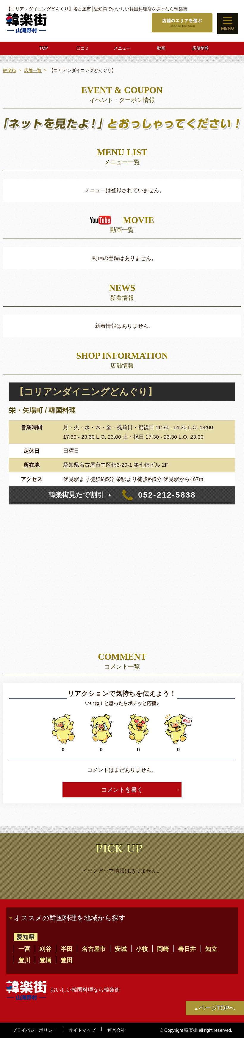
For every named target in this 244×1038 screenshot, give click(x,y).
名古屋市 (94, 948)
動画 (161, 48)
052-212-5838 (122, 495)
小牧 (142, 948)
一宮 (24, 948)
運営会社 (116, 1030)
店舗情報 (200, 48)
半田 (67, 948)
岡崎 (163, 948)
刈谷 (45, 948)
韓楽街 (9, 70)
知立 (211, 948)
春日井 (187, 948)
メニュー (122, 48)
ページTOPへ (217, 1007)
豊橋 (45, 960)
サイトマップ (82, 1030)
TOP (43, 48)
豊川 (24, 960)
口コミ (82, 48)
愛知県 (26, 936)
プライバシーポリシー (34, 1030)
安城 (121, 948)
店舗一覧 (33, 70)
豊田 (67, 960)
